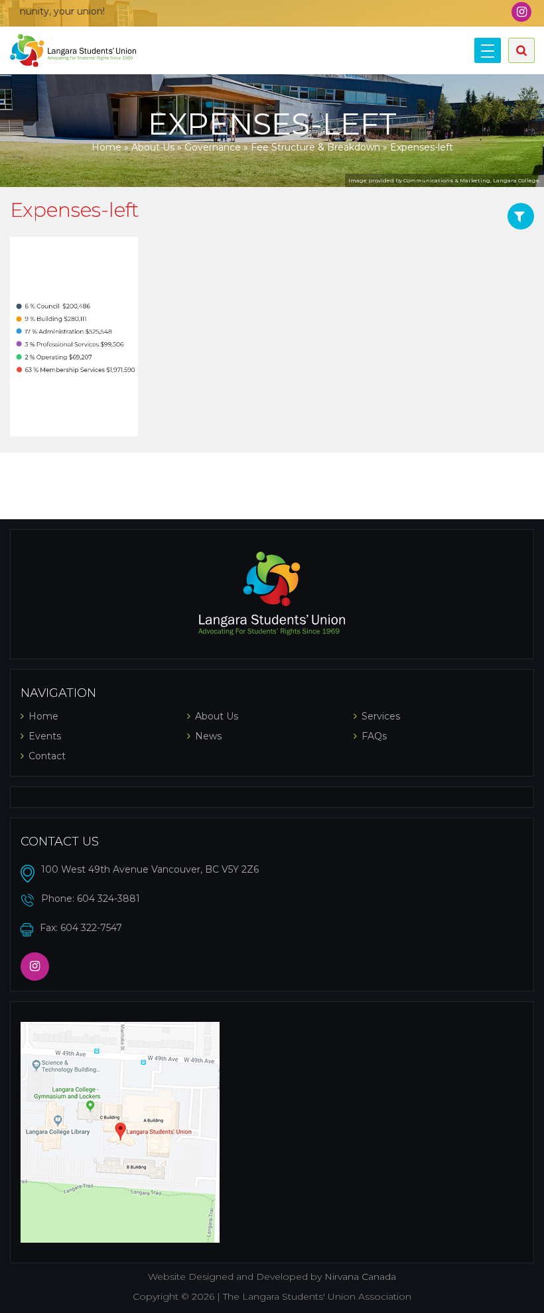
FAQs (374, 736)
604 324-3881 (108, 899)
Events (45, 736)
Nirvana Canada (360, 1276)
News (208, 736)
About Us (152, 147)
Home (106, 147)
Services (381, 716)
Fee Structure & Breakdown (315, 147)
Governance (212, 147)
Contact (47, 756)
